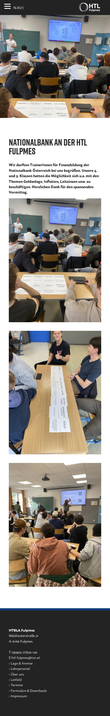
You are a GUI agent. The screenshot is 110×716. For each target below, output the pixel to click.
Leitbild (16, 679)
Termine (17, 685)
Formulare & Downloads (29, 690)
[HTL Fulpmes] (89, 7)
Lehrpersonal (20, 668)
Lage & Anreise (22, 663)
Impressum (19, 696)
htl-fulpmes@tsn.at (25, 657)
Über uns (17, 674)
